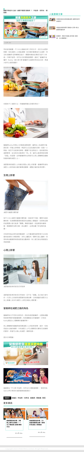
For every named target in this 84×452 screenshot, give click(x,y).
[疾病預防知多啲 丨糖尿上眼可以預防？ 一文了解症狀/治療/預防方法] (14, 413)
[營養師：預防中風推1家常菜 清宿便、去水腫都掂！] (52, 36)
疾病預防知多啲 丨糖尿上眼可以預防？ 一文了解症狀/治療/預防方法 (14, 423)
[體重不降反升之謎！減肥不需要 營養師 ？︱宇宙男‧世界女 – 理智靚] (25, 27)
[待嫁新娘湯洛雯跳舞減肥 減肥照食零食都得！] (52, 19)
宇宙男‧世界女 (23, 398)
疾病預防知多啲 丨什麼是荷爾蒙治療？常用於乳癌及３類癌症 (37, 422)
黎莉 (44, 398)
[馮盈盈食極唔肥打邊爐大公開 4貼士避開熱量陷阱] (52, 27)
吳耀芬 (14, 398)
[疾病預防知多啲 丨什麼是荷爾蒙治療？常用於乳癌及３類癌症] (37, 413)
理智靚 (38, 398)
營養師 (32, 398)
